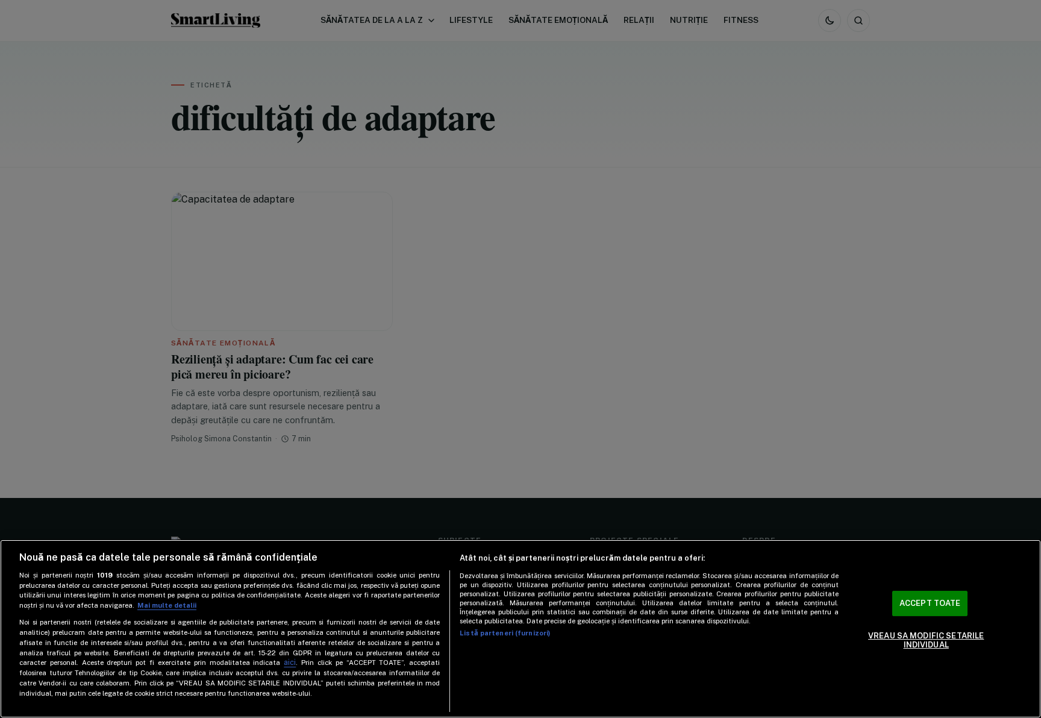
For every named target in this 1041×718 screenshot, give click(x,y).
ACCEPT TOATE (930, 603)
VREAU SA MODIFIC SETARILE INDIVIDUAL (926, 640)
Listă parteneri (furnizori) (505, 633)
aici (290, 662)
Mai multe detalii (166, 605)
